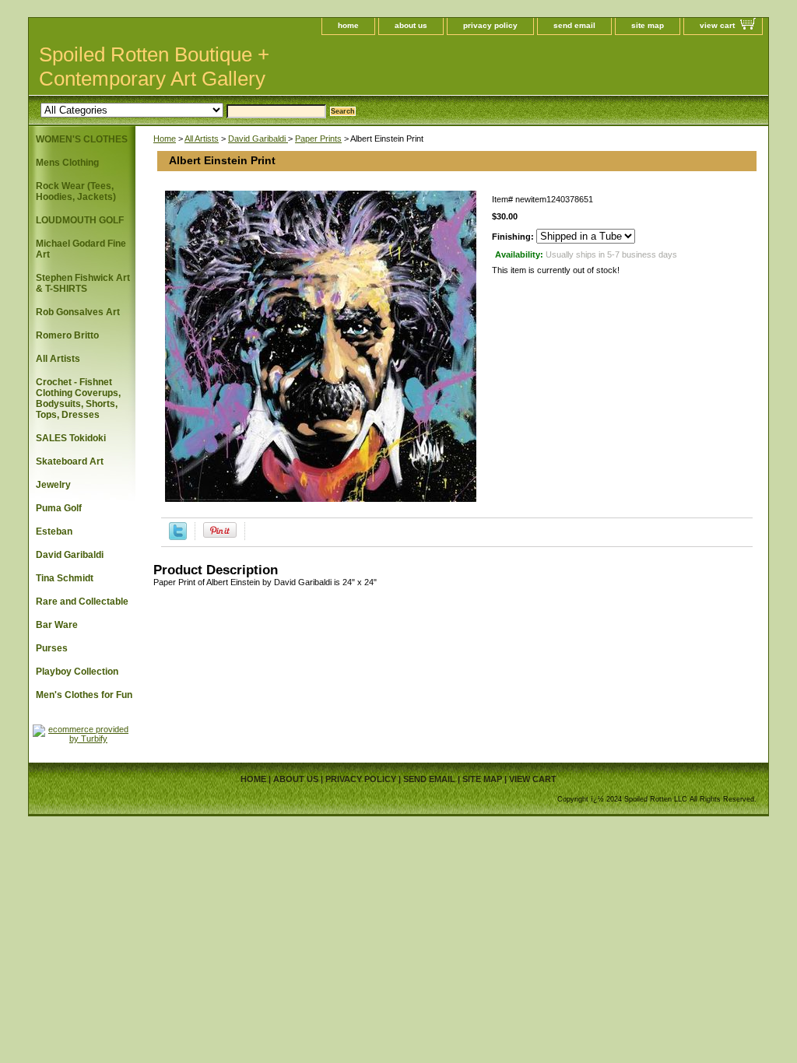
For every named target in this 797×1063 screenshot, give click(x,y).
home (348, 25)
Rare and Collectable (82, 601)
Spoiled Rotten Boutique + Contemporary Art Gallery (154, 66)
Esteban (54, 531)
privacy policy (490, 25)
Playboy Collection (77, 671)
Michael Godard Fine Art (81, 249)
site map (647, 25)
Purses (52, 648)
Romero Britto (67, 335)
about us (411, 25)
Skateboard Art (70, 461)
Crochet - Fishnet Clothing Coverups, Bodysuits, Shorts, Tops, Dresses (78, 398)
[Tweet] (178, 537)
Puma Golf (59, 508)
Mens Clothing (67, 162)
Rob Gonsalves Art (78, 312)
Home (164, 138)
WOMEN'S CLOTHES (82, 139)
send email (574, 25)
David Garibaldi (258, 138)
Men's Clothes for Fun (84, 694)
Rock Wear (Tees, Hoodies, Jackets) (76, 191)
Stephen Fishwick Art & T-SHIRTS (83, 283)
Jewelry (53, 484)
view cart (717, 25)
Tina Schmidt (64, 578)
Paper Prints (318, 138)
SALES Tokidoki (71, 438)
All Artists (201, 138)
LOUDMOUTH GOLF (80, 220)
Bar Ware (57, 624)
